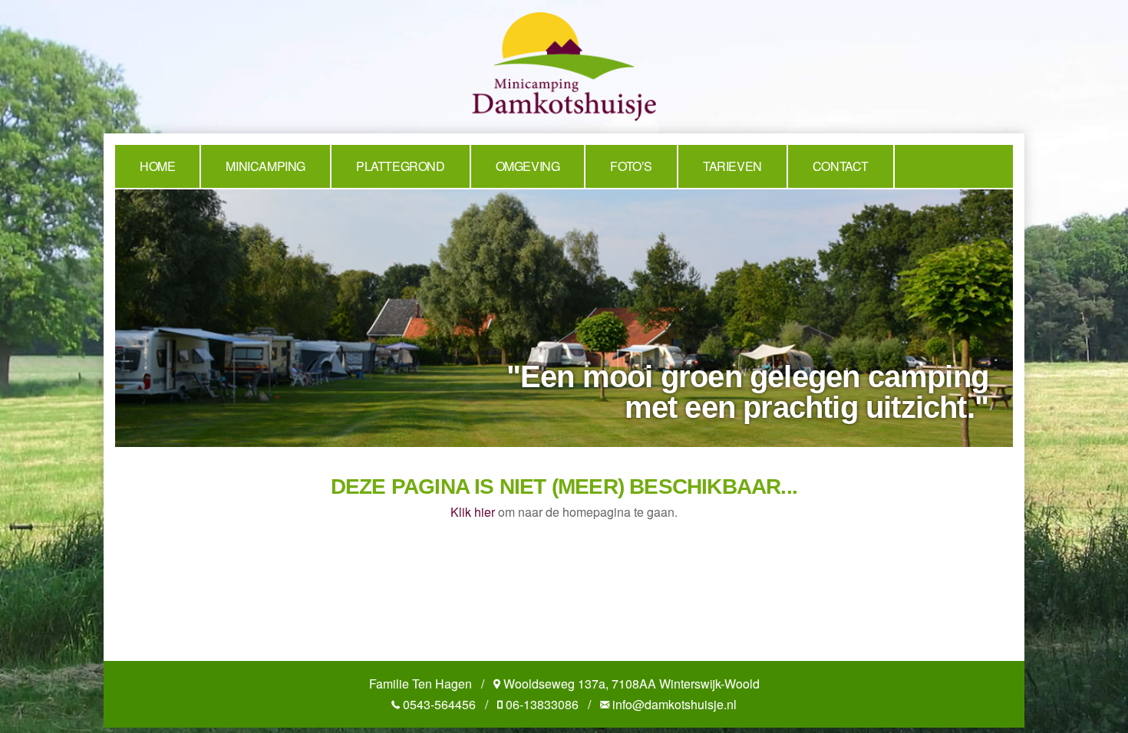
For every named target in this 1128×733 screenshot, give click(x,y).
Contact (841, 166)
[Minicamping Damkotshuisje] (564, 65)
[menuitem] (158, 166)
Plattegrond (400, 166)
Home (157, 166)
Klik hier (472, 512)
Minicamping (265, 166)
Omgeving (528, 166)
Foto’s (631, 166)
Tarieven (732, 166)
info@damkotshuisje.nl (674, 704)
